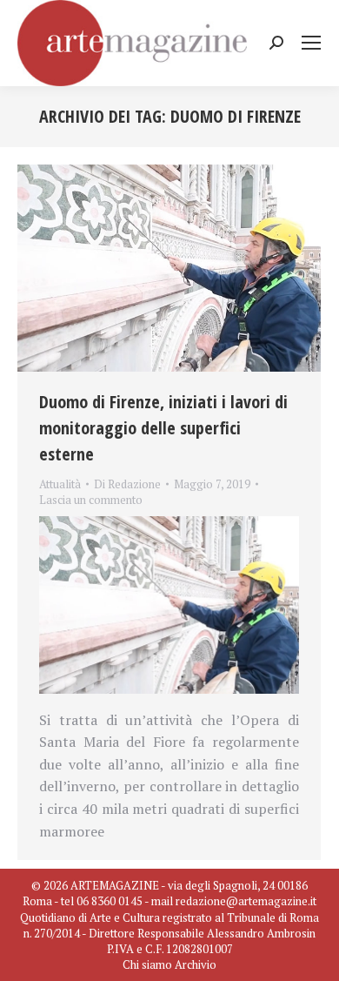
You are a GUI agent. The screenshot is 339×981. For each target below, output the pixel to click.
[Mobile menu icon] (311, 42)
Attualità (60, 484)
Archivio (195, 964)
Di (127, 484)
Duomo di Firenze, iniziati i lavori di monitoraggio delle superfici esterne (163, 428)
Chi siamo (147, 964)
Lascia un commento (91, 499)
